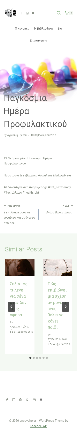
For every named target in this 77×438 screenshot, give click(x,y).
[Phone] (27, 399)
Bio (60, 28)
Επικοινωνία (38, 40)
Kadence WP (38, 426)
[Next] (65, 307)
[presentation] (19, 267)
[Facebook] (22, 13)
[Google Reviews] (20, 399)
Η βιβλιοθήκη (43, 28)
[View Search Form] (59, 13)
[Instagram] (27, 13)
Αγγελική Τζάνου (17, 135)
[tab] (30, 358)
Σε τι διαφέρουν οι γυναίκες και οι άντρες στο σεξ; (19, 214)
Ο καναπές (22, 28)
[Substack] (33, 13)
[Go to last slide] (11, 307)
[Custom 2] (38, 13)
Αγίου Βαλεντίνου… (59, 209)
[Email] (34, 399)
